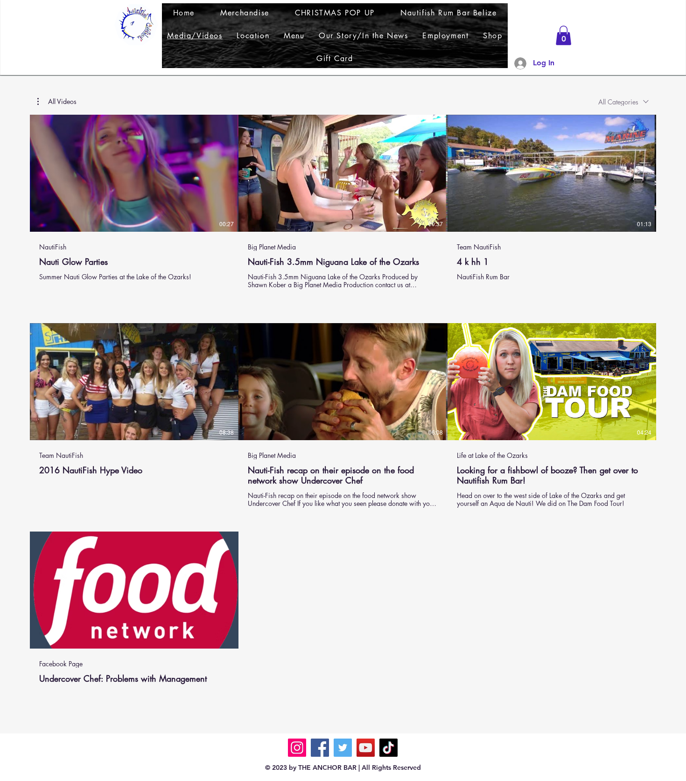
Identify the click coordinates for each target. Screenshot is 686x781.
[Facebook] (320, 748)
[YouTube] (366, 748)
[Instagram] (297, 748)
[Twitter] (343, 748)
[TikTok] (388, 748)
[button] (563, 35)
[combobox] (623, 102)
